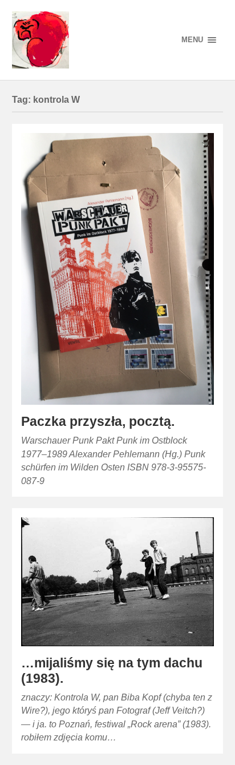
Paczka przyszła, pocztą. (98, 421)
